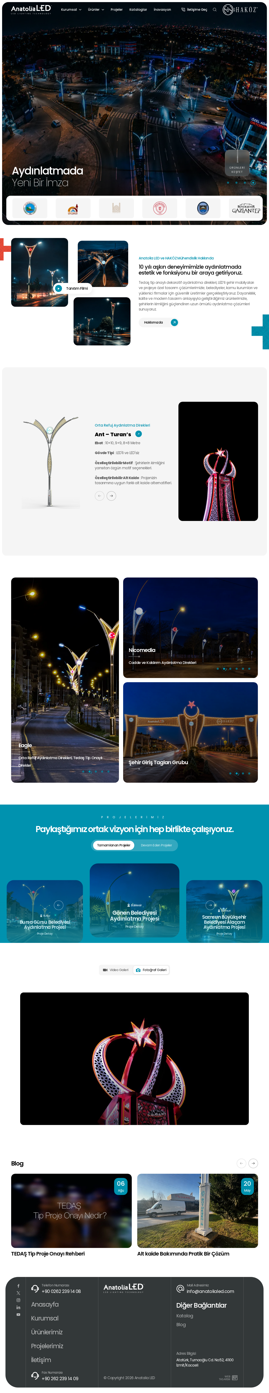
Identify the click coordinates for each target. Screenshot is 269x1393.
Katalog (184, 1316)
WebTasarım (224, 1377)
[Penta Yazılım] (235, 1378)
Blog (181, 1325)
